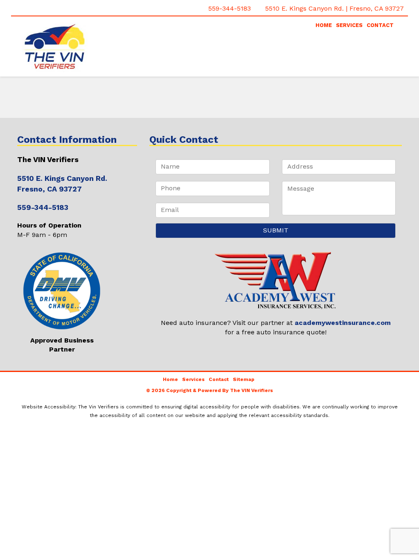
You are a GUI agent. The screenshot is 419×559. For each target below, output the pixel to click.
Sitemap (244, 379)
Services (349, 25)
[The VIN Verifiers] (77, 47)
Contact (380, 25)
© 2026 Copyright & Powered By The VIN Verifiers (209, 390)
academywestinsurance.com (343, 323)
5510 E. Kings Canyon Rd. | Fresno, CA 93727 (334, 8)
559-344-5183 (229, 8)
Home (323, 25)
